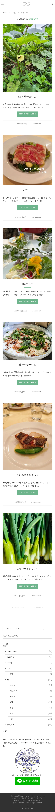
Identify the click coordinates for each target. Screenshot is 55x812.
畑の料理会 (27, 284)
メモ (29, 668)
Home (5, 13)
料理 (31, 702)
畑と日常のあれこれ (27, 96)
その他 (29, 663)
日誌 (14, 13)
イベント (31, 697)
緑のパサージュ (27, 364)
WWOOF (31, 685)
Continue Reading (27, 114)
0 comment (36, 124)
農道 (31, 714)
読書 (31, 708)
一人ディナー (27, 190)
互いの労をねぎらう (27, 475)
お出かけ (31, 691)
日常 (29, 680)
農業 (31, 674)
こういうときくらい (27, 568)
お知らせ (29, 657)
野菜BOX (29, 725)
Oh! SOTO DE (29, 651)
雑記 (31, 719)
